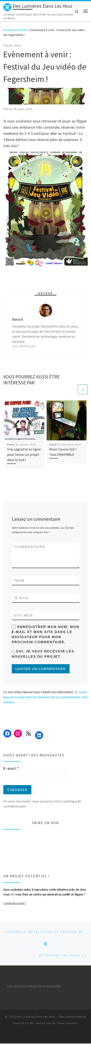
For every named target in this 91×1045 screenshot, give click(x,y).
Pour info (21, 30)
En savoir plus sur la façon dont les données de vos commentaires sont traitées (45, 697)
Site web (23, 615)
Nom (19, 580)
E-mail (21, 598)
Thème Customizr (67, 1023)
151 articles (24, 346)
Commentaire (29, 547)
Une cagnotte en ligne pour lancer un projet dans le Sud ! (24, 454)
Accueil (8, 30)
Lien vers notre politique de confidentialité (34, 986)
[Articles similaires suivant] (83, 389)
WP (32, 1023)
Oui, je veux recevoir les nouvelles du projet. (43, 653)
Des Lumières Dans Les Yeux (36, 1017)
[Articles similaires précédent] (72, 389)
